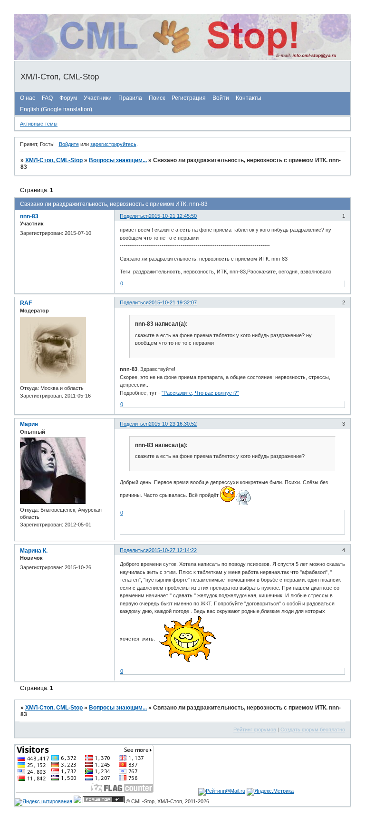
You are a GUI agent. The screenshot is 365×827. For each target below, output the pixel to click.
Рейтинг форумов (254, 729)
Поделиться (134, 216)
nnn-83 (29, 216)
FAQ (47, 98)
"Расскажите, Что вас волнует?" (200, 393)
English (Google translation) (56, 109)
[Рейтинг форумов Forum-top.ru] (104, 801)
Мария (29, 424)
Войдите (69, 144)
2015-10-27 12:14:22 (173, 550)
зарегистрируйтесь (113, 144)
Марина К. (34, 550)
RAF (26, 303)
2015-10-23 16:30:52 (173, 424)
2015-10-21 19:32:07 (173, 302)
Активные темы (39, 123)
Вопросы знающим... (118, 160)
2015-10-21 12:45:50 (173, 216)
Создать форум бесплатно (312, 729)
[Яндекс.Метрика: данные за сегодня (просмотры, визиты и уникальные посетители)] (270, 792)
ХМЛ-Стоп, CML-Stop (54, 160)
